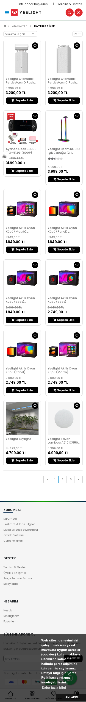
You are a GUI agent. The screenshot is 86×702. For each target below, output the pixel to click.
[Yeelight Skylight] (22, 418)
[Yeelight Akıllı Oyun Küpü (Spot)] (64, 278)
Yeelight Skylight (18, 439)
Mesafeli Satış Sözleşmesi (20, 530)
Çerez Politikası (13, 541)
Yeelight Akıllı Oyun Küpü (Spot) (62, 300)
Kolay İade (10, 584)
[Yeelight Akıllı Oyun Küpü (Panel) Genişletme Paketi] (64, 207)
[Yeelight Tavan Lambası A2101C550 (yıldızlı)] (64, 418)
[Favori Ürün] (35, 45)
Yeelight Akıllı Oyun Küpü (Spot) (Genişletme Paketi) (21, 302)
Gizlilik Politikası (13, 535)
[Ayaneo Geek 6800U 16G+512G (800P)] (22, 129)
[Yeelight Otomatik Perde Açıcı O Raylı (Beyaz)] (22, 58)
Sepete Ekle (24, 100)
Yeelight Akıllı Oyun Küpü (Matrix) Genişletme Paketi (20, 231)
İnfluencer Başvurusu (34, 4)
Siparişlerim (11, 616)
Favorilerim (11, 621)
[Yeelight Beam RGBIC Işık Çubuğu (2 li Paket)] (64, 129)
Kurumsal (10, 519)
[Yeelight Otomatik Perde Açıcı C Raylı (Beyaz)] (64, 58)
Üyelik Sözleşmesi (15, 573)
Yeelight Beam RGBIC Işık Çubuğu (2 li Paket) (64, 152)
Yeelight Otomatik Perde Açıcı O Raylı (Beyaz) (20, 82)
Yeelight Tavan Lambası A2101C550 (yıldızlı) (63, 442)
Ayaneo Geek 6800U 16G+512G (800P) (21, 151)
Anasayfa (20, 26)
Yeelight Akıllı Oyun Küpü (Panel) (20, 370)
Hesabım (9, 610)
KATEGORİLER (44, 26)
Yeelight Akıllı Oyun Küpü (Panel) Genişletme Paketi (62, 231)
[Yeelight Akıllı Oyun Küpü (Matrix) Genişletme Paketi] (22, 207)
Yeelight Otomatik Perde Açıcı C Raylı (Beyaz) (62, 82)
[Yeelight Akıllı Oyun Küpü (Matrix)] (64, 348)
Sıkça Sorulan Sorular (17, 578)
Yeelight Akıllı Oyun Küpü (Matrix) (62, 370)
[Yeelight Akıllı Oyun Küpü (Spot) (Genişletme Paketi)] (22, 278)
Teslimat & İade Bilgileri (19, 524)
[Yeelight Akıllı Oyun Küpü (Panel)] (22, 348)
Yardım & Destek (70, 4)
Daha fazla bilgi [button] (54, 687)
